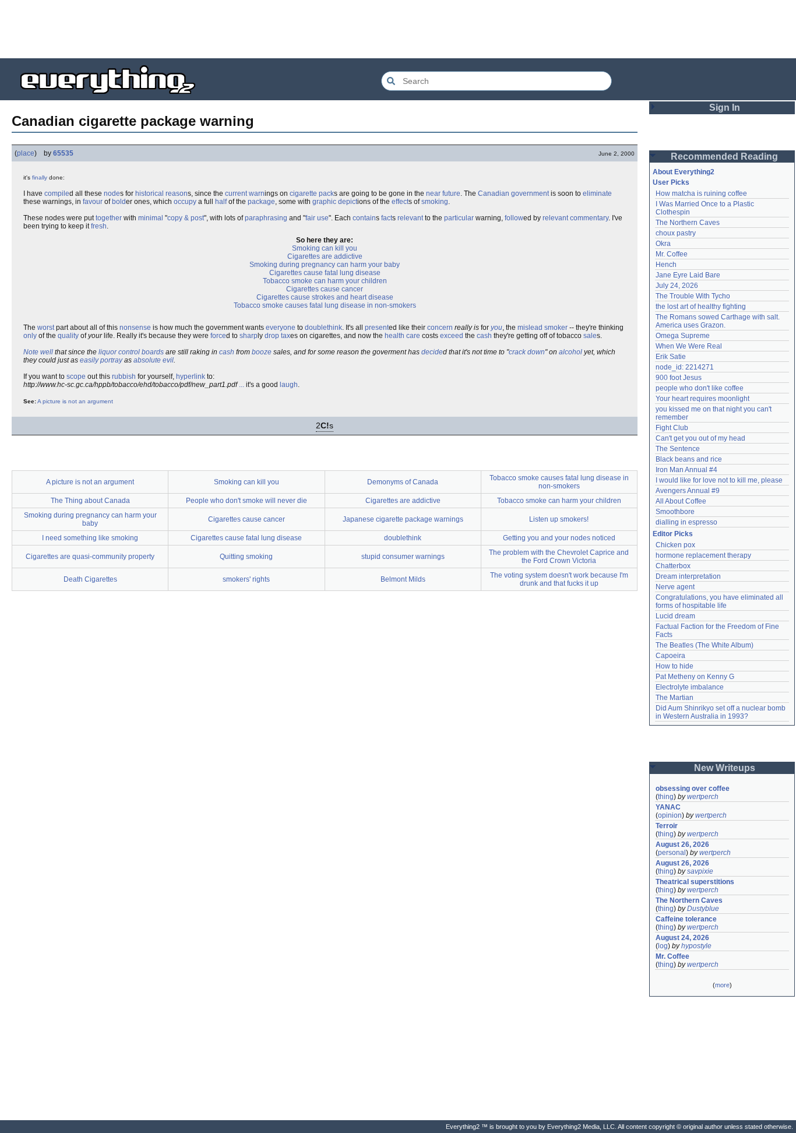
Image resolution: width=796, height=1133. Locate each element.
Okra (663, 244)
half (221, 202)
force (218, 336)
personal (672, 853)
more (722, 984)
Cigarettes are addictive (324, 256)
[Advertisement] (398, 29)
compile (56, 193)
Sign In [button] (724, 107)
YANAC (668, 807)
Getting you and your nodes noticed (559, 538)
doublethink (323, 327)
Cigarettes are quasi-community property (90, 557)
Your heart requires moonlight (702, 399)
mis (523, 327)
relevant (410, 218)
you (496, 327)
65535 (63, 153)
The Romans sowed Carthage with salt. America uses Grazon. (718, 321)
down (536, 352)
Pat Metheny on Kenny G (695, 677)
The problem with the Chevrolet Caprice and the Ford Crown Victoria (559, 556)
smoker (556, 327)
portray (111, 360)
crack (517, 352)
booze (262, 352)
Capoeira (670, 656)
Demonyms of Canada (402, 482)
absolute (147, 360)
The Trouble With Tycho (693, 296)
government (530, 193)
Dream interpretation (688, 576)
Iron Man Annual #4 (686, 470)
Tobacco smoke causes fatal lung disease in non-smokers (325, 305)
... (241, 385)
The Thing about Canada (90, 501)
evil (168, 360)
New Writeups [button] (724, 768)
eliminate (597, 193)
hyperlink (190, 376)
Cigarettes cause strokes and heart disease (324, 297)
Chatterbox (673, 566)
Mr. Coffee (672, 254)
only (30, 336)
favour (93, 202)
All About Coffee (681, 501)
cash (484, 336)
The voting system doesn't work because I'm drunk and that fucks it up (559, 579)
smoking (434, 202)
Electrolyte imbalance (690, 687)
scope (76, 376)
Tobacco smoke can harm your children (325, 281)
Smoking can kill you (324, 248)
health (394, 336)
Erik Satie (671, 357)
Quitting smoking (246, 557)
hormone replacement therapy (703, 555)
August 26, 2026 (682, 844)
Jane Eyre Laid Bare (688, 275)
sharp (248, 336)
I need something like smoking (90, 538)
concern (440, 327)
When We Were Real (689, 346)
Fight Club (672, 428)
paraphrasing (266, 218)
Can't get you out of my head (700, 438)
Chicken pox (675, 545)
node (112, 193)
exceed (451, 336)
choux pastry (676, 233)
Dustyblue (703, 909)
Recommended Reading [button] (724, 156)
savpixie (700, 871)
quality (68, 336)
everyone (280, 327)
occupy (185, 202)
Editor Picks (673, 534)
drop (272, 336)
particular (459, 218)
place (25, 153)
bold (119, 202)
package (261, 202)
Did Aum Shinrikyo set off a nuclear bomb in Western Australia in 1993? (721, 712)
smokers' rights (246, 579)
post (197, 218)
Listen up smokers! (559, 519)
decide (432, 352)
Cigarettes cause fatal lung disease (325, 273)
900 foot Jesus (679, 378)
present (377, 327)
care (413, 336)
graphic (324, 202)
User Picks (671, 182)
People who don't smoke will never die (246, 501)
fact (386, 218)
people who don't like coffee (700, 388)
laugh (289, 385)
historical (149, 193)
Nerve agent (675, 587)
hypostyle (696, 946)
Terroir (667, 826)
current (236, 193)
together (109, 218)
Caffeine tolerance (686, 919)
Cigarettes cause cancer (324, 289)
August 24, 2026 (682, 938)
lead (536, 327)
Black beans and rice (689, 459)
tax (285, 336)
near (433, 193)
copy (174, 218)
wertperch (702, 797)
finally (39, 177)
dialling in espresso (686, 522)
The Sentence (678, 449)
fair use (317, 218)
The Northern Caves (688, 223)
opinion (670, 815)
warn (257, 193)
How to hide (674, 666)
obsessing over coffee (693, 788)
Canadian (493, 193)
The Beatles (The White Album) (704, 645)
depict (347, 202)
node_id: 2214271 (685, 367)
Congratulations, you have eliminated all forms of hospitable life (720, 601)
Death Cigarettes (90, 579)
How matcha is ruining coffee (701, 193)
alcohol (570, 352)
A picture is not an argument (75, 401)
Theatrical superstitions (695, 882)
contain (364, 218)
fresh (99, 226)
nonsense (135, 327)
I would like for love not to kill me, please (719, 480)
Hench (666, 265)
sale (590, 336)
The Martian (674, 698)
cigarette (303, 193)
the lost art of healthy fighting (701, 306)
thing (666, 797)
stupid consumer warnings (403, 557)
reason (176, 193)
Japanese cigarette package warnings (403, 519)
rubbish (124, 376)
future (451, 193)
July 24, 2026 (677, 286)
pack (326, 193)
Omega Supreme (683, 336)
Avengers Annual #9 (688, 491)
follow (514, 218)
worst (45, 327)
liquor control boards (131, 352)
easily (89, 360)
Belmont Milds (403, 579)
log (663, 946)
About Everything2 (683, 172)
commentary (589, 218)
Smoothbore (675, 512)
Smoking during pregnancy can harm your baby (324, 265)
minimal (150, 218)
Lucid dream (675, 616)
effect (400, 202)
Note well (38, 352)
